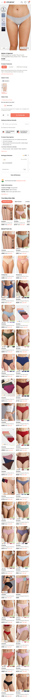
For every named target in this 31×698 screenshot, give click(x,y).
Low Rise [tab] (11, 67)
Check (27, 124)
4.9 (4, 48)
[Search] (21, 2)
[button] (2, 2)
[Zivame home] (9, 2)
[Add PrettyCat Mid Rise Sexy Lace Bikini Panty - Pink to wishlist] (27, 257)
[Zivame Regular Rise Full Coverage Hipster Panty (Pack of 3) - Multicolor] (8, 314)
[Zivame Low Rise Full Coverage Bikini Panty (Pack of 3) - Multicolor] (7, 212)
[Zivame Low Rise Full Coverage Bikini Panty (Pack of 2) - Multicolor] (20, 212)
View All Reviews (15, 175)
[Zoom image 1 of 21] (15, 27)
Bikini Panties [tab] (18, 201)
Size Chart (9, 105)
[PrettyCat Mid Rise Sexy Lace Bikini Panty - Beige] (8, 264)
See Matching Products (7, 74)
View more (4, 151)
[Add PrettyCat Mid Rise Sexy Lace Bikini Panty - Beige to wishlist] (13, 257)
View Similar (26, 48)
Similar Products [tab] (7, 201)
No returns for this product (24, 132)
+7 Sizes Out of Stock (6, 100)
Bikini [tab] (4, 67)
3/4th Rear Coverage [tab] (22, 67)
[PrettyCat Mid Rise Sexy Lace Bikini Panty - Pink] (23, 264)
